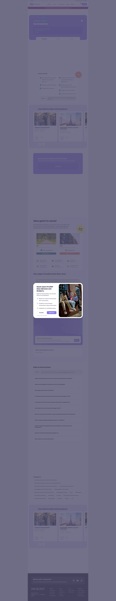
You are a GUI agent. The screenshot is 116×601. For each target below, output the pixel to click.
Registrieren (51, 312)
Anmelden (41, 312)
